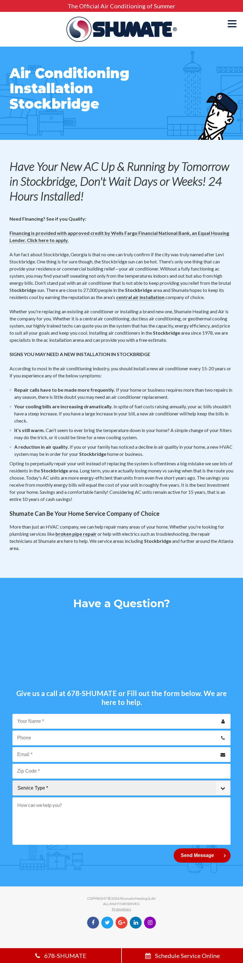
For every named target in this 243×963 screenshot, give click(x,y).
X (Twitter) (107, 923)
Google (121, 923)
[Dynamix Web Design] (121, 936)
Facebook (93, 923)
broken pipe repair (76, 534)
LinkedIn (136, 923)
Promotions (121, 909)
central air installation (140, 297)
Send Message (197, 855)
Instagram (150, 923)
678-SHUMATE (92, 693)
